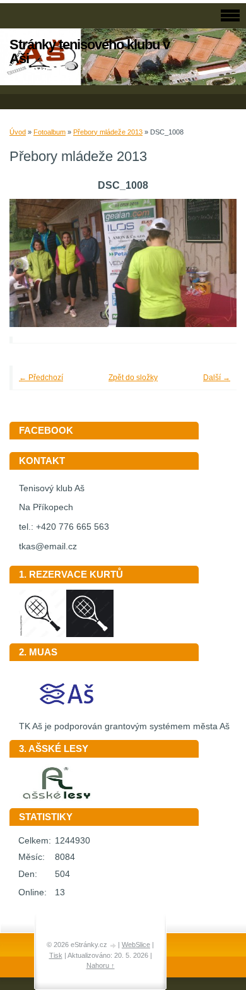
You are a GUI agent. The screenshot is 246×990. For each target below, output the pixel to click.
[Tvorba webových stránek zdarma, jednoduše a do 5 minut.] (113, 945)
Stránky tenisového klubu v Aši (89, 51)
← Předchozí (41, 377)
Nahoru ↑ (100, 965)
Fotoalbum (49, 132)
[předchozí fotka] (36, 263)
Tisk (55, 955)
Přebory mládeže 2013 (108, 132)
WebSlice (136, 944)
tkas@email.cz (48, 546)
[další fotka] (210, 263)
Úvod (17, 132)
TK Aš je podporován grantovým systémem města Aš (124, 726)
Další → (216, 377)
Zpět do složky (133, 377)
